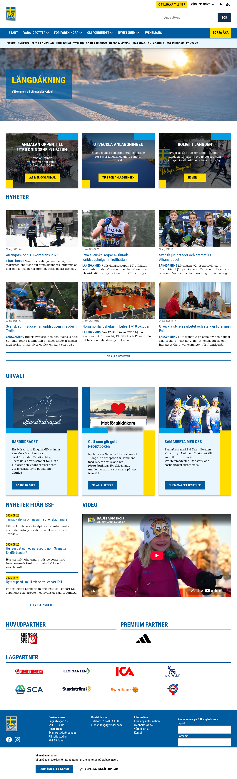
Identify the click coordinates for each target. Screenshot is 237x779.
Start (11, 43)
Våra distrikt (200, 4)
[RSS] (221, 4)
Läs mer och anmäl (42, 177)
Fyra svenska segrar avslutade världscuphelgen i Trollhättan (105, 257)
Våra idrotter (34, 33)
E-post (181, 723)
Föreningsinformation (147, 721)
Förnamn (183, 736)
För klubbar (175, 43)
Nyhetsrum (127, 33)
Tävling (78, 43)
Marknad (139, 43)
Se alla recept (102, 485)
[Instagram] (17, 740)
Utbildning (63, 43)
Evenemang (153, 33)
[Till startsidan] (11, 20)
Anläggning (156, 43)
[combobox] (189, 17)
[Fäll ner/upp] (47, 33)
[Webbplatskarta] (227, 4)
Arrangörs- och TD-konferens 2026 (32, 255)
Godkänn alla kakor (54, 769)
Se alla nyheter (118, 356)
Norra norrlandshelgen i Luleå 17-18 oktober (115, 326)
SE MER (197, 178)
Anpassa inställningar (101, 769)
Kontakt (192, 43)
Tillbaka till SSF (173, 4)
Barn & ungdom (96, 43)
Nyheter (23, 43)
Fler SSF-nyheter (42, 605)
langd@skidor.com (111, 725)
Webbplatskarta (143, 725)
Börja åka (221, 32)
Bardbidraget (25, 485)
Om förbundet (98, 33)
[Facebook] (9, 740)
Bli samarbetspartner (185, 485)
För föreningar (66, 33)
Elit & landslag (43, 43)
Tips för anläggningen (118, 177)
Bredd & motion (120, 43)
